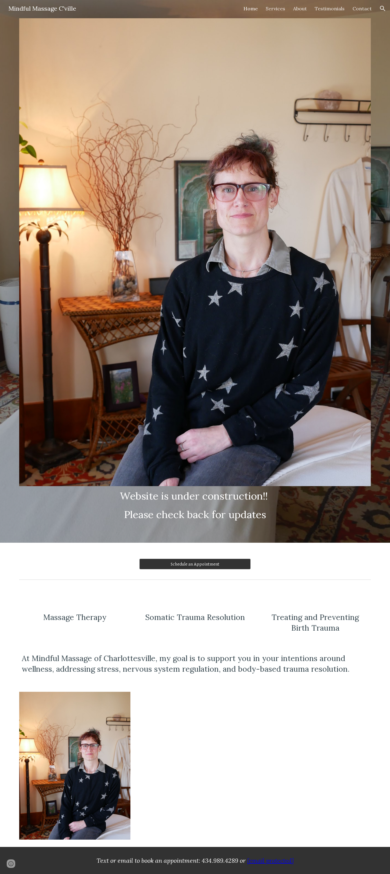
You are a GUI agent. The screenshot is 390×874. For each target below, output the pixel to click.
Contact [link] (362, 8)
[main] (195, 505)
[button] (382, 8)
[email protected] (270, 860)
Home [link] (250, 8)
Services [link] (275, 8)
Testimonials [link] (330, 8)
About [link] (300, 8)
